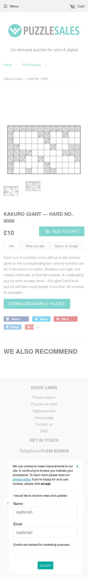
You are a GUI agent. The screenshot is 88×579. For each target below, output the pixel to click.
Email (17, 524)
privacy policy (22, 479)
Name (18, 503)
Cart (80, 5)
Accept (46, 565)
